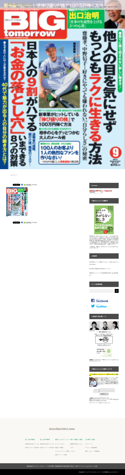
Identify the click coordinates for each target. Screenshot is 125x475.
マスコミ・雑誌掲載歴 (91, 447)
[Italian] (101, 190)
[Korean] (104, 190)
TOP (9, 7)
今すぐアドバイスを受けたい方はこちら (99, 402)
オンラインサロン (60, 444)
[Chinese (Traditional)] (92, 190)
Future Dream (107, 335)
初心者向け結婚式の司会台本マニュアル (99, 268)
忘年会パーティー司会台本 (32, 447)
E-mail (95, 392)
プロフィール (89, 7)
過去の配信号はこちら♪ (105, 332)
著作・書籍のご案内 (76, 439)
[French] (95, 190)
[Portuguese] (106, 190)
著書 (68, 7)
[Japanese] (102, 190)
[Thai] (111, 190)
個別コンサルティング (62, 439)
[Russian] (108, 190)
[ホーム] (7, 173)
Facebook (11, 471)
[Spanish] (109, 190)
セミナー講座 (57, 7)
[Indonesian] (99, 190)
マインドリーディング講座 (62, 451)
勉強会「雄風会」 (60, 447)
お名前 (95, 390)
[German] (97, 190)
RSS (18, 471)
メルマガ (72, 451)
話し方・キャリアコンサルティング (36, 7)
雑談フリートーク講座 (61, 454)
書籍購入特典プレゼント (76, 444)
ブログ (77, 7)
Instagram (14, 471)
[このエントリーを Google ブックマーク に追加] (22, 184)
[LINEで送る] (27, 184)
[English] (94, 190)
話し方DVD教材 (30, 439)
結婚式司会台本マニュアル (32, 444)
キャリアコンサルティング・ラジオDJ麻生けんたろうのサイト (102, 472)
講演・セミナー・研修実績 (92, 451)
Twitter (7, 471)
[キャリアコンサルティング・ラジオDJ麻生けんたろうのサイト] (62, 430)
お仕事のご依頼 (90, 439)
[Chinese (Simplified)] (90, 190)
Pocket (34, 184)
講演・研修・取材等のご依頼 (108, 7)
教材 (18, 7)
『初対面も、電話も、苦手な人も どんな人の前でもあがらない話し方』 (103, 247)
